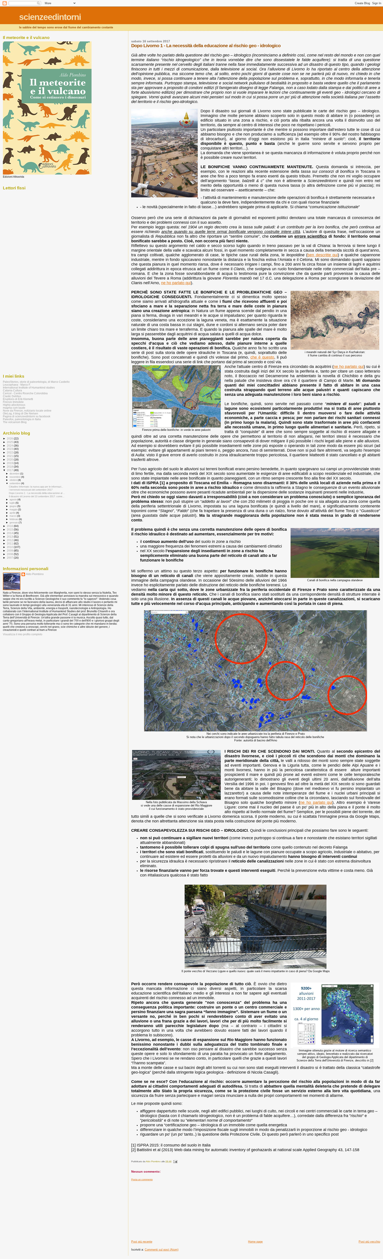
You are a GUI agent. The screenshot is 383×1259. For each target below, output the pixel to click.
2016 (10, 526)
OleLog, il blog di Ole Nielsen (20, 413)
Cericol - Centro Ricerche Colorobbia (25, 393)
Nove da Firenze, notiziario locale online (27, 410)
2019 (10, 463)
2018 (10, 466)
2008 (10, 554)
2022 (10, 452)
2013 (10, 536)
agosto (14, 499)
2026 (10, 438)
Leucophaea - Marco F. (17, 384)
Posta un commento (142, 1179)
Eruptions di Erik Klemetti (18, 399)
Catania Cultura (12, 390)
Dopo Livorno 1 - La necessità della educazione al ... (37, 493)
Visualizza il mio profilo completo (22, 634)
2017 (10, 470)
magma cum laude (14, 407)
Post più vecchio (369, 1241)
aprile (13, 512)
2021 (10, 456)
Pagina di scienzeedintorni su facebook (26, 416)
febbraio (14, 519)
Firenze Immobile (13, 401)
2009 (10, 550)
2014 (10, 533)
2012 (10, 540)
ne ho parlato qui (176, 283)
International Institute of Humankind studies (29, 387)
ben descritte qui (322, 255)
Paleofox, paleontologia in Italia (22, 419)
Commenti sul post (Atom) (161, 1249)
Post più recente (141, 1241)
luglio (13, 502)
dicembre (15, 473)
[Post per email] (175, 1161)
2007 (10, 557)
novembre (15, 477)
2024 (10, 445)
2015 (10, 529)
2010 (10, 547)
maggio (14, 509)
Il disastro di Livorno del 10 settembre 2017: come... (36, 496)
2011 (10, 543)
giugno (13, 506)
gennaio (14, 522)
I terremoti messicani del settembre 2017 (31, 489)
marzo (13, 516)
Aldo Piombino (35, 574)
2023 (10, 448)
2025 (10, 442)
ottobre (14, 480)
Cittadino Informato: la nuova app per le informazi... (36, 486)
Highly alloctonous (14, 404)
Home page (255, 1241)
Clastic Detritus (12, 396)
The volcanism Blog (15, 422)
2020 (10, 459)
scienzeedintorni (50, 17)
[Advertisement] (164, 1208)
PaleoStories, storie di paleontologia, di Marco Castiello (36, 381)
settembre (15, 483)
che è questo (262, 357)
